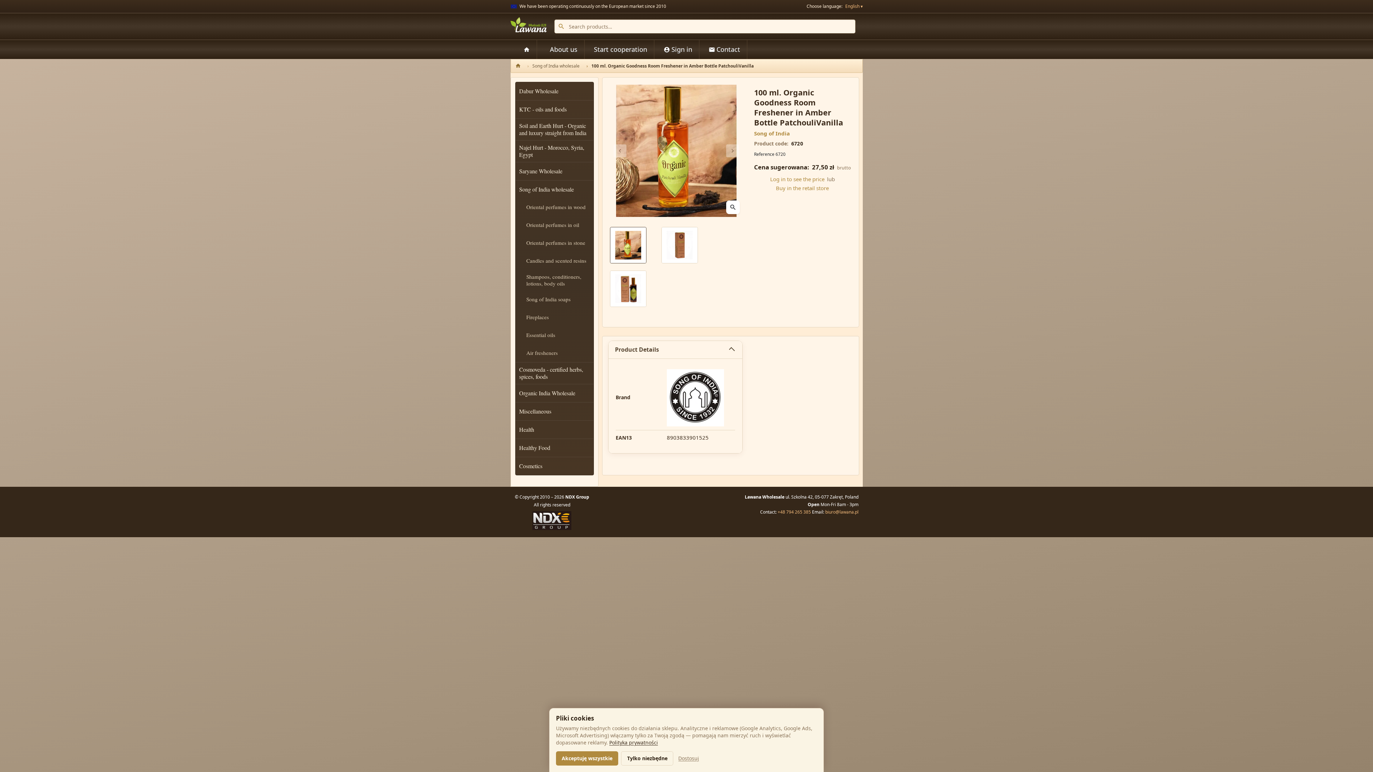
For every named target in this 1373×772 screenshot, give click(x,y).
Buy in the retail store (802, 188)
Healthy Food (534, 447)
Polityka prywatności (633, 742)
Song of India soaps (548, 299)
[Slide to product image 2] (679, 245)
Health (526, 429)
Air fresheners (542, 352)
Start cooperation (620, 49)
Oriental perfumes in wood (556, 207)
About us (563, 49)
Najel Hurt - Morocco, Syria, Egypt (551, 151)
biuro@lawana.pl (841, 512)
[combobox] (705, 26)
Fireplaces (537, 317)
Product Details (637, 349)
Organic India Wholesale (547, 393)
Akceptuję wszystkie (587, 758)
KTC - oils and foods (543, 109)
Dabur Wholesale (538, 91)
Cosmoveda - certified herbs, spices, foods (551, 373)
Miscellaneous (535, 411)
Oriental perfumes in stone (555, 242)
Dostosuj (688, 758)
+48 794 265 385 (794, 512)
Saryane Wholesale (540, 171)
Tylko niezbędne (647, 758)
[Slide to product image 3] (628, 289)
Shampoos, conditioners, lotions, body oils (553, 280)
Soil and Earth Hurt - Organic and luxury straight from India (552, 129)
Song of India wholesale (546, 189)
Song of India (772, 133)
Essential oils (540, 334)
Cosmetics (530, 466)
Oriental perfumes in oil (552, 224)
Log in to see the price (797, 179)
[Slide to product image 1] (628, 245)
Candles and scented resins (556, 260)
